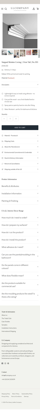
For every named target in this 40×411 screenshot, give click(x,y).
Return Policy (15, 394)
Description (5, 85)
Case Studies (6, 321)
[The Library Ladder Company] (20, 8)
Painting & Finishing (10, 201)
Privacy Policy (5, 396)
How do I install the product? (14, 239)
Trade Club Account (28, 2)
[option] (20, 31)
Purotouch (11, 78)
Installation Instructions (9, 328)
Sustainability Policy (27, 394)
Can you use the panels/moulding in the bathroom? (18, 256)
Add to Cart (20, 128)
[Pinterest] (8, 363)
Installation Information (12, 193)
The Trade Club (6, 318)
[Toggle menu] (2, 9)
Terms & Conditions (16, 396)
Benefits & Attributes (10, 186)
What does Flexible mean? (13, 275)
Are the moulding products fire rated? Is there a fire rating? (18, 295)
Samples (4, 325)
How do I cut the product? (12, 232)
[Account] (33, 9)
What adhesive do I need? (12, 247)
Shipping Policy (6, 394)
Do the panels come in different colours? (15, 266)
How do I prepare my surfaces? (14, 225)
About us (4, 315)
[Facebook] (2, 363)
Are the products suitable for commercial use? (13, 285)
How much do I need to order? (14, 217)
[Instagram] (5, 363)
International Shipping (9, 331)
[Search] (7, 9)
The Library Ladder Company (13, 402)
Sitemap (26, 396)
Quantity (4, 114)
